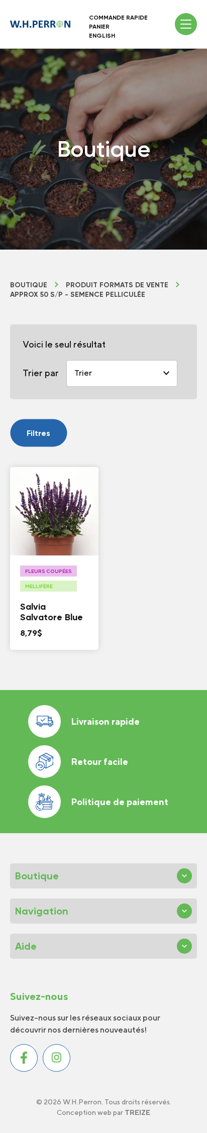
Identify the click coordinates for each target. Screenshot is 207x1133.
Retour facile (99, 761)
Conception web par (103, 1112)
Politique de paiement (119, 802)
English (102, 35)
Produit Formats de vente (117, 285)
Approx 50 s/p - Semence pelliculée (77, 295)
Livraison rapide (105, 721)
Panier (99, 26)
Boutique (28, 285)
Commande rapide (118, 17)
